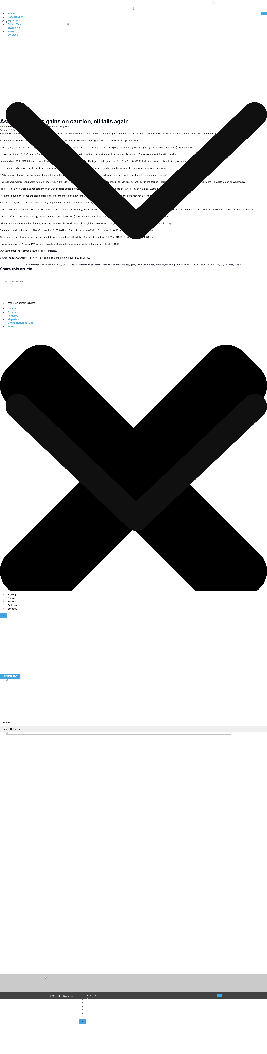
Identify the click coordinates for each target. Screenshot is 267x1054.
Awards (12, 308)
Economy (12, 609)
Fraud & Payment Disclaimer (101, 1013)
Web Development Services (21, 303)
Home (11, 13)
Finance (12, 598)
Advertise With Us (96, 1016)
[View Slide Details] (26, 680)
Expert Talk (14, 24)
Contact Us (92, 999)
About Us (91, 995)
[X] (214, 2)
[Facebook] (212, 2)
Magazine (13, 319)
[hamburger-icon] (264, 13)
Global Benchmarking (21, 322)
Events (12, 312)
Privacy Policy (93, 1009)
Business (12, 601)
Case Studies (15, 17)
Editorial (13, 20)
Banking (12, 594)
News (11, 31)
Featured (13, 315)
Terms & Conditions (96, 1006)
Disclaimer (91, 1002)
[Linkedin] (219, 2)
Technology (13, 605)
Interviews (14, 27)
